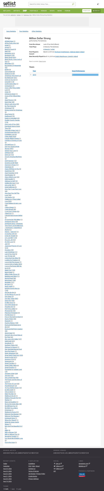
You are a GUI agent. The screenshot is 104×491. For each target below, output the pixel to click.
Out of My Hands (10, 304)
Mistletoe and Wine (11, 276)
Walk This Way (9, 394)
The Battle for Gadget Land (13, 369)
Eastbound (8, 116)
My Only (7, 284)
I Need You (8, 213)
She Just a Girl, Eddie (11, 339)
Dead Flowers (9, 100)
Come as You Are (10, 80)
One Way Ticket (9, 298)
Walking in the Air (10, 396)
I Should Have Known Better (13, 215)
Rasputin (7, 321)
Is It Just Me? (9, 238)
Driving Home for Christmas (13, 110)
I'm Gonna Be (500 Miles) (12, 219)
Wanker (7, 400)
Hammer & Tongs (10, 165)
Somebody (8, 343)
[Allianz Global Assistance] (82, 474)
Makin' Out (8, 270)
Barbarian (8, 53)
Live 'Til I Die (8, 256)
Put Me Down (9, 315)
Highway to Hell (10, 181)
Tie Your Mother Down (12, 388)
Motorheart (8, 280)
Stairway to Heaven (11, 347)
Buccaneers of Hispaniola (13, 65)
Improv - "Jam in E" (10, 232)
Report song (42, 61)
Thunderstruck (9, 386)
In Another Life (9, 234)
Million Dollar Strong (11, 274)
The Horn (8, 375)
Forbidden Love (10, 134)
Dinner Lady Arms (10, 104)
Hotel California (10, 187)
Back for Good (9, 49)
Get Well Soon (9, 144)
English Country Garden (12, 120)
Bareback (8, 55)
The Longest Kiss (10, 377)
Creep (6, 92)
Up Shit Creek (9, 390)
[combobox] (52, 4)
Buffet (7, 69)
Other (37, 31)
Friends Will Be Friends (12, 138)
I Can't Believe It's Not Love (13, 203)
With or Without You (11, 434)
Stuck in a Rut (9, 357)
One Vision (8, 296)
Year (34, 71)
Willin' (6, 430)
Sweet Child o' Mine (11, 365)
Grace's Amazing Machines (13, 157)
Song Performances (78, 71)
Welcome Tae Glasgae (11, 414)
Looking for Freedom (11, 260)
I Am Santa (8, 197)
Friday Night (8, 136)
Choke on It (8, 73)
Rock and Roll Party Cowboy (14, 329)
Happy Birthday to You (12, 169)
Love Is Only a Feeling (11, 264)
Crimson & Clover (10, 94)
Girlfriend (8, 153)
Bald (6, 51)
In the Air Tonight (10, 236)
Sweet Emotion (9, 367)
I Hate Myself (9, 209)
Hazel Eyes (8, 171)
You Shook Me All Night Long (14, 438)
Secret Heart (9, 333)
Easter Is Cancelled (11, 118)
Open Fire (8, 300)
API (55, 471)
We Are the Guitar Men (12, 404)
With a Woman (9, 432)
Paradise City (9, 307)
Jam (6, 244)
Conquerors (8, 86)
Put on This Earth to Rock (13, 317)
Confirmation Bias (10, 84)
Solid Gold (8, 341)
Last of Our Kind (10, 254)
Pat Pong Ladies (10, 309)
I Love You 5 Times (10, 211)
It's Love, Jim (9, 240)
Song (11, 31)
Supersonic (8, 361)
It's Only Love (9, 242)
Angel (6, 45)
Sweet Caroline (9, 363)
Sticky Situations (10, 353)
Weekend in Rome (10, 412)
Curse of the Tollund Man (12, 96)
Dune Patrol (8, 114)
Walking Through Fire (11, 398)
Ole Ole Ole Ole (9, 292)
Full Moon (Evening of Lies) (13, 140)
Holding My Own (10, 183)
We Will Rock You (10, 406)
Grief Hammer (9, 161)
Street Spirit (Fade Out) (12, 355)
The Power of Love (10, 384)
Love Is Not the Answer (12, 262)
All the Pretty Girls (10, 43)
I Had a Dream (9, 207)
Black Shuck (8, 57)
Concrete (7, 82)
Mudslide (7, 282)
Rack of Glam (9, 319)
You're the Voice (10, 442)
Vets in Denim (9, 392)
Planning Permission (11, 313)
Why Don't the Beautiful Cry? (13, 426)
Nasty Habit (8, 286)
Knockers (8, 250)
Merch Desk (8, 272)
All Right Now (9, 41)
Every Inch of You (10, 124)
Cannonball (8, 71)
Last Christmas (9, 252)
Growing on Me (9, 163)
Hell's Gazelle (9, 179)
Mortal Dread (9, 278)
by (49, 49)
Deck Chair (8, 102)
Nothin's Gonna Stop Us (12, 288)
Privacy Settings (33, 479)
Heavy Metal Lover (10, 177)
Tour (23, 31)
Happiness (8, 167)
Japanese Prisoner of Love (13, 246)
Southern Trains (10, 345)
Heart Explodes (9, 173)
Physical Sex (9, 311)
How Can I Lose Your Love (13, 189)
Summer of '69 (9, 359)
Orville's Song (9, 302)
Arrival (7, 47)
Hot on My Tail (9, 185)
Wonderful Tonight (10, 436)
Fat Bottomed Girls (11, 132)
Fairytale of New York (11, 130)
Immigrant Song (10, 221)
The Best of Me (9, 373)
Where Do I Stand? (10, 420)
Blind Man (8, 63)
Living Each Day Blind (11, 258)
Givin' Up (7, 155)
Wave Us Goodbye (10, 402)
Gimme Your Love (10, 150)
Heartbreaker (9, 175)
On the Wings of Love (11, 294)
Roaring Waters (10, 323)
